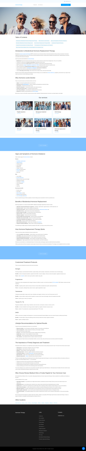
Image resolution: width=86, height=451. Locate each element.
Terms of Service (42, 420)
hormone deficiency (51, 72)
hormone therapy (31, 58)
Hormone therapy (18, 4)
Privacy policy (41, 422)
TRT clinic (19, 129)
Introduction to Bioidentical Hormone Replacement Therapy (26, 40)
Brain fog (18, 169)
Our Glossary (41, 424)
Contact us (35, 4)
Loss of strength (19, 195)
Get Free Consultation (65, 4)
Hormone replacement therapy (44, 439)
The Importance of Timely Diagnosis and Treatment (44, 45)
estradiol (22, 275)
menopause (29, 67)
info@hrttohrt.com (68, 1)
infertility (56, 282)
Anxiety (18, 170)
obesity (27, 356)
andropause (34, 67)
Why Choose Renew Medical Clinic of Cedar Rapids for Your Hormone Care (29, 47)
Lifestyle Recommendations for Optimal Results (24, 45)
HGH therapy (58, 112)
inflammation (31, 353)
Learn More (19, 113)
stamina (25, 195)
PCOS (54, 282)
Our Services (40, 4)
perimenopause (26, 84)
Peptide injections (21, 112)
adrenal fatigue (35, 91)
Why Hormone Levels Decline (44, 40)
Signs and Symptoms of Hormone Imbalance (59, 40)
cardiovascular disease (43, 209)
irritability (22, 181)
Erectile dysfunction (20, 177)
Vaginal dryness (19, 162)
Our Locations (41, 418)
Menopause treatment (41, 112)
